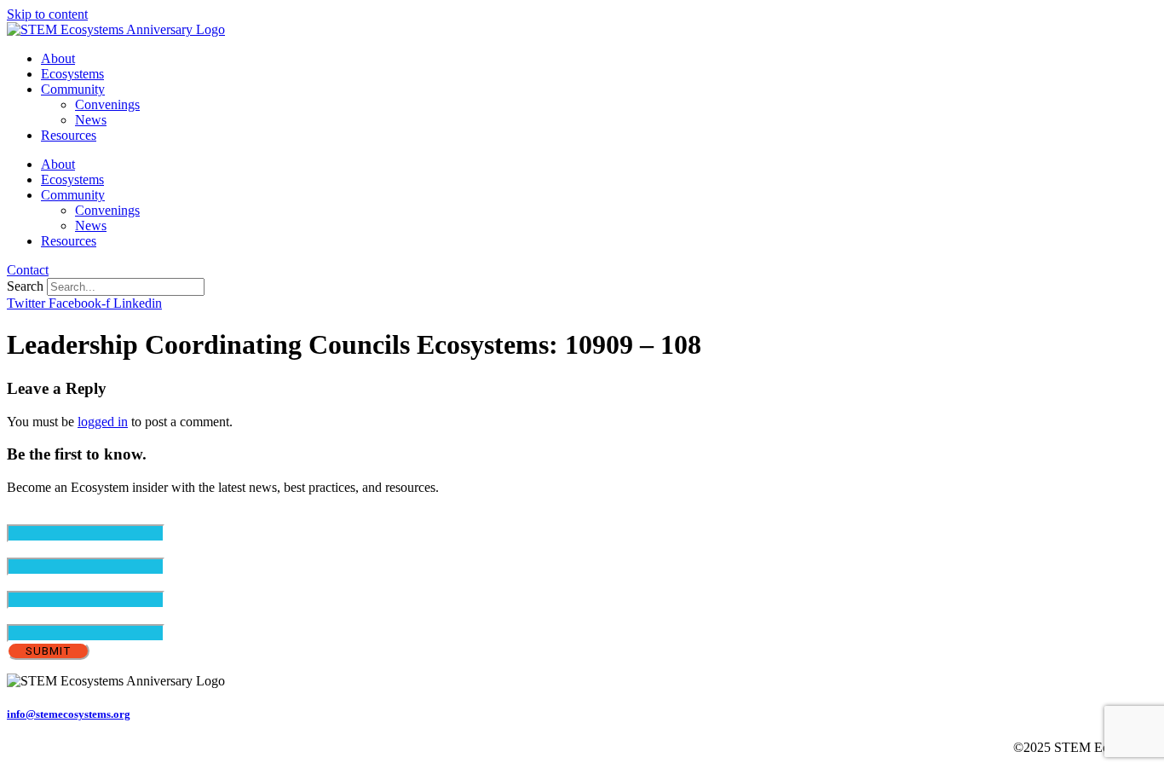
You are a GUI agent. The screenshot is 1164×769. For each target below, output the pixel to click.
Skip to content (47, 14)
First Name (65, 549)
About (58, 58)
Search (25, 286)
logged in (103, 421)
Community (73, 89)
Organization (42, 616)
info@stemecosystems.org (68, 714)
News (91, 120)
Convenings (107, 104)
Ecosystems (72, 73)
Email (51, 516)
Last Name (65, 582)
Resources (68, 135)
